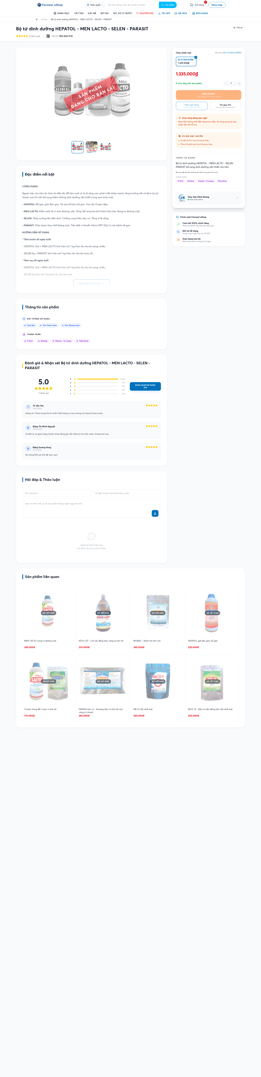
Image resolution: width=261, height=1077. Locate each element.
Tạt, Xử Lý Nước (122, 13)
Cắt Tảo (78, 13)
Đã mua (182, 13)
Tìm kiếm (169, 5)
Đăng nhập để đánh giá (145, 386)
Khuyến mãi (147, 13)
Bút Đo (105, 13)
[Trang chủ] (37, 19)
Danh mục (63, 13)
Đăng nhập (217, 5)
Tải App (166, 13)
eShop (44, 19)
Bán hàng (202, 13)
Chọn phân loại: (184, 52)
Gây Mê (92, 13)
